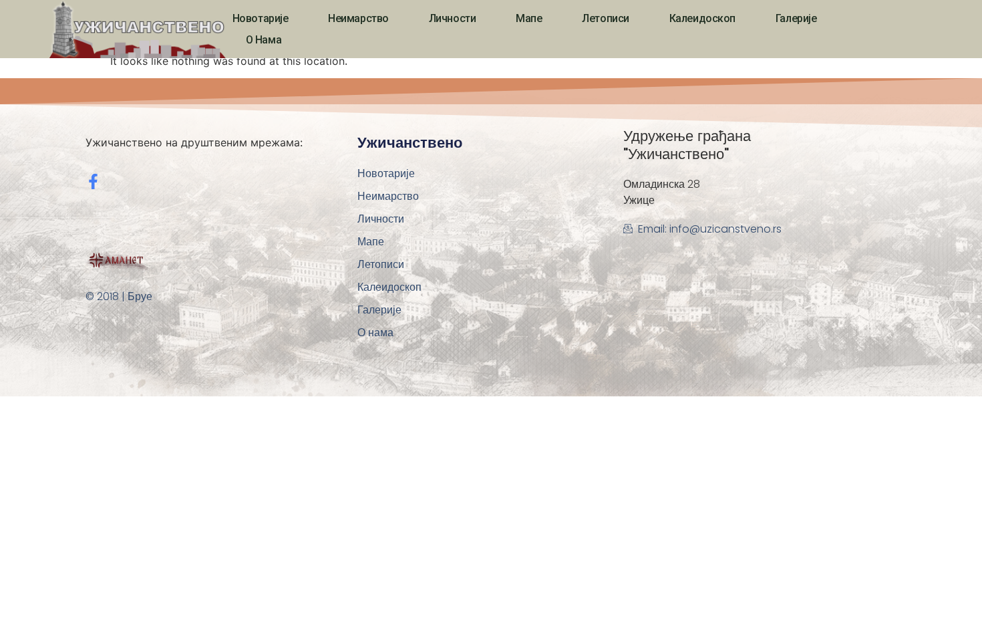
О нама (263, 39)
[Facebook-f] (93, 181)
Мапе (529, 18)
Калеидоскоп (702, 18)
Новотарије (260, 18)
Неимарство (358, 18)
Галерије (796, 18)
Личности (452, 18)
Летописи (605, 18)
